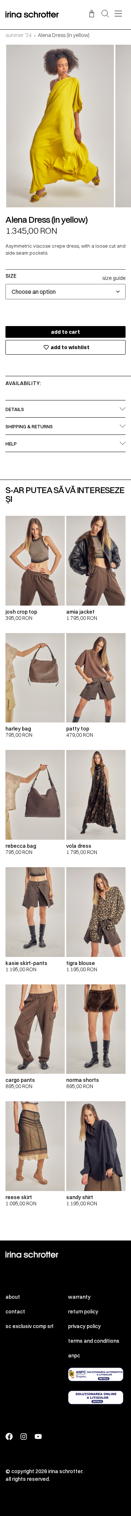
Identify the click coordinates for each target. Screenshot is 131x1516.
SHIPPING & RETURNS (29, 426)
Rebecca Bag (20, 846)
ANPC (74, 1355)
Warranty (79, 1297)
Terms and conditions (93, 1341)
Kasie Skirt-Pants (26, 963)
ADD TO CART (65, 332)
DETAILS (14, 409)
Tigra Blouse (80, 963)
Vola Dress (78, 846)
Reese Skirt (18, 1197)
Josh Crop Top (21, 612)
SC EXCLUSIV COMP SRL (29, 1326)
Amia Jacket (80, 612)
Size (10, 275)
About (12, 1297)
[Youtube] (38, 1436)
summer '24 (18, 35)
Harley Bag (18, 728)
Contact (15, 1311)
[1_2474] (60, 126)
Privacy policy (84, 1326)
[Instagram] (23, 1436)
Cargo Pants (20, 1080)
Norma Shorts (82, 1080)
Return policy (83, 1311)
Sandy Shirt (79, 1197)
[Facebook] (9, 1436)
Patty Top (77, 728)
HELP (11, 444)
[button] (105, 14)
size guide (114, 278)
